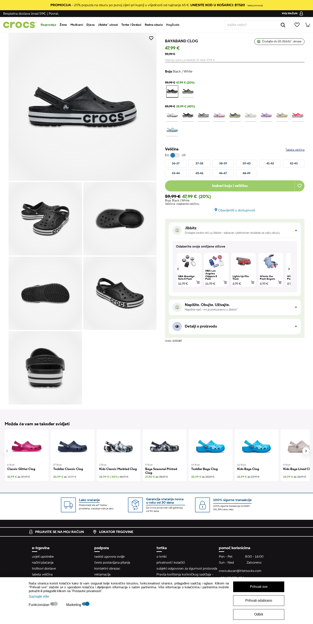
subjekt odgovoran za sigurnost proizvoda (186, 568)
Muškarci (76, 25)
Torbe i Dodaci (131, 25)
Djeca (90, 25)
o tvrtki (161, 556)
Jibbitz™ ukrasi (108, 25)
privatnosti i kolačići (170, 562)
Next (289, 268)
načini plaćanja (42, 562)
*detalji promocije (255, 5)
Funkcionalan (39, 605)
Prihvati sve (259, 586)
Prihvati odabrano (258, 600)
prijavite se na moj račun (59, 532)
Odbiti (258, 614)
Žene (63, 25)
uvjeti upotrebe (43, 556)
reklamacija (102, 574)
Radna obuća (154, 25)
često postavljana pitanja (112, 562)
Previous (178, 268)
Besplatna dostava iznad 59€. (24, 13)
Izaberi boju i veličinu (230, 185)
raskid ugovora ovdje (109, 556)
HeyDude (172, 25)
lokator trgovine (116, 532)
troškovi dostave (44, 568)
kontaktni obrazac (107, 568)
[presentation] (7, 450)
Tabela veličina (295, 150)
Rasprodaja (48, 25)
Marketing (74, 605)
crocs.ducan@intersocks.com (240, 571)
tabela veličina (42, 574)
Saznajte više (39, 596)
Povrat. (54, 13)
